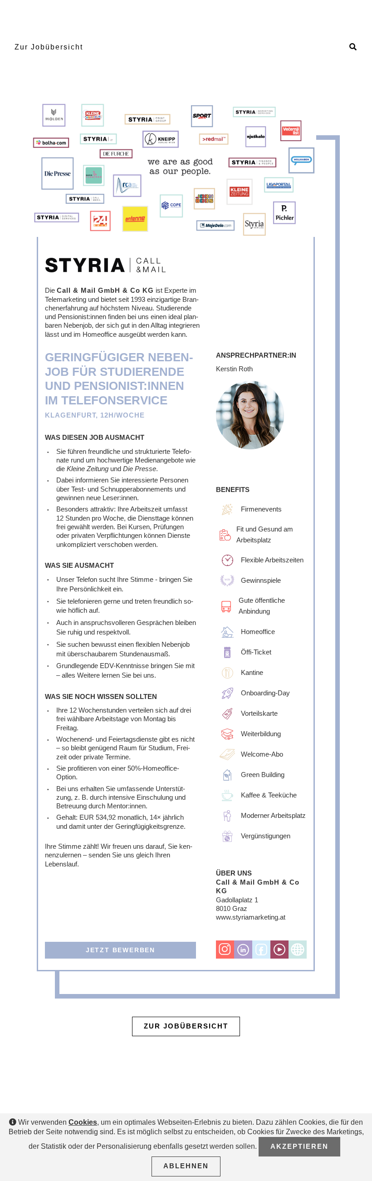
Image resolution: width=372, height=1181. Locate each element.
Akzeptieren (299, 1146)
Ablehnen (186, 1166)
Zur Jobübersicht (49, 47)
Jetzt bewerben (120, 950)
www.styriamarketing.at (250, 917)
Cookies (83, 1122)
